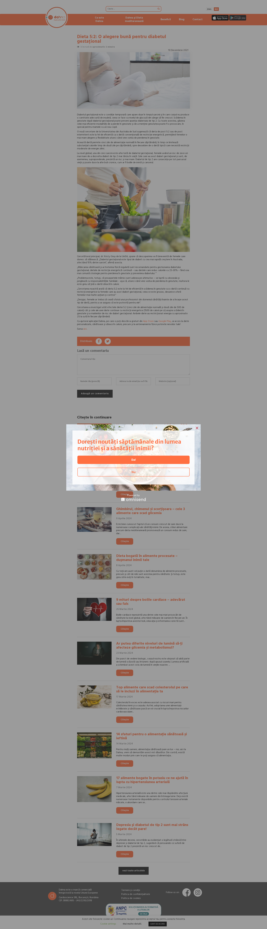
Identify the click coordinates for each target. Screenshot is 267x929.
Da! (133, 459)
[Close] (197, 428)
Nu (133, 472)
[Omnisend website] (133, 498)
